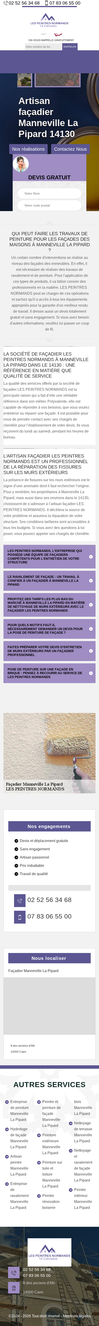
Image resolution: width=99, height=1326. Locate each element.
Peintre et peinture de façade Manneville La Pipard (51, 1114)
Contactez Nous (70, 149)
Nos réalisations (28, 149)
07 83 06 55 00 (65, 3)
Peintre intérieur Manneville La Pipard (83, 1199)
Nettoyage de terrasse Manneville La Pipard (83, 1132)
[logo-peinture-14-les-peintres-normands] (49, 20)
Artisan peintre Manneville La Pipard (19, 1165)
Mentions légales (77, 1316)
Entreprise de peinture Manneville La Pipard (19, 1111)
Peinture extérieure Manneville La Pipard (51, 1144)
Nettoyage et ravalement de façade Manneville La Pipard (83, 1165)
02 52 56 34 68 (24, 3)
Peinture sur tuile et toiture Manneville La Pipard (52, 1174)
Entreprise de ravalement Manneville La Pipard (19, 1196)
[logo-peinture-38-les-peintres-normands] (49, 1252)
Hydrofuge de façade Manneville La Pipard (19, 1138)
